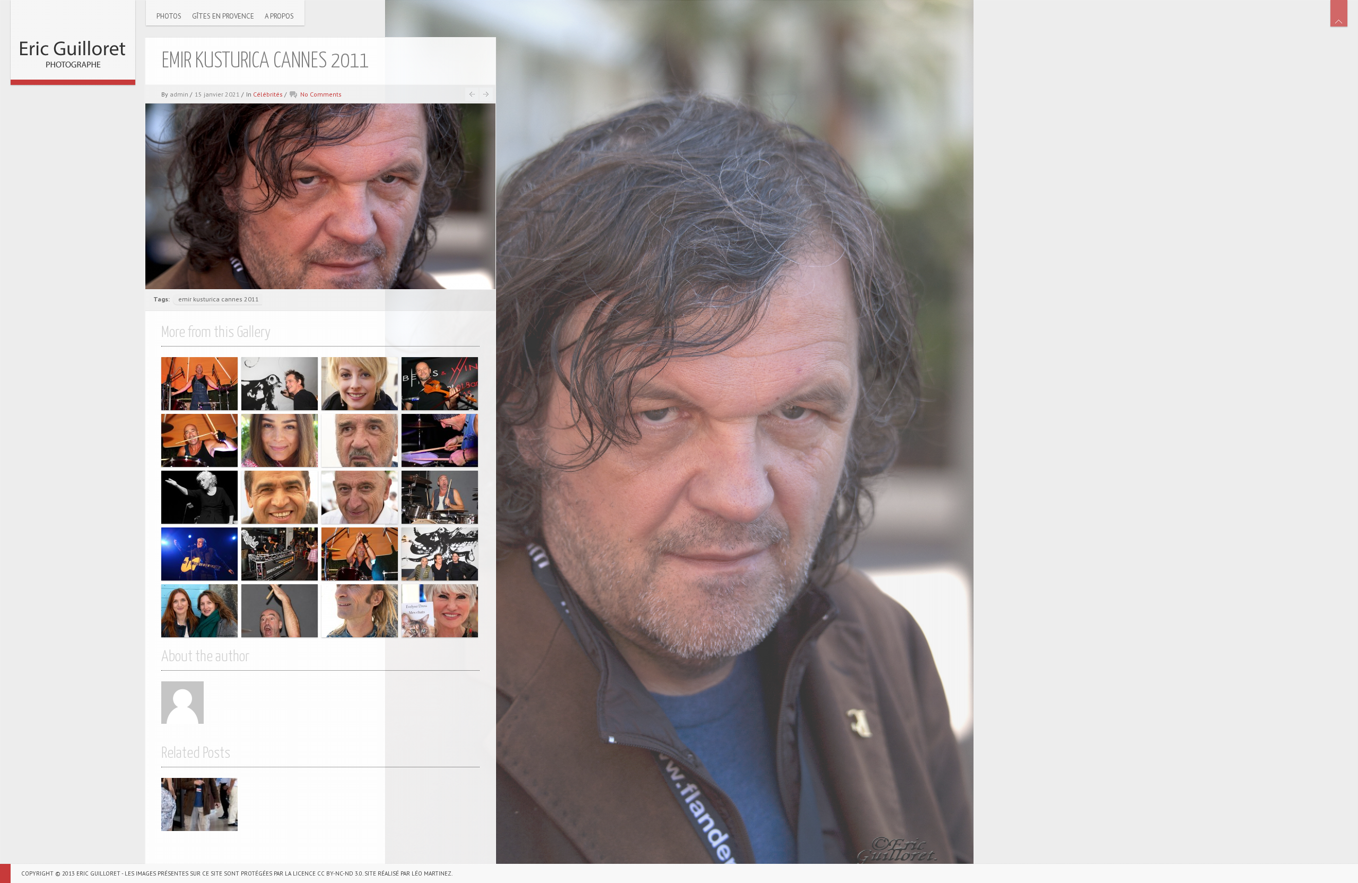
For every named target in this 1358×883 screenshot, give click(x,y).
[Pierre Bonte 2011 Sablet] (359, 497)
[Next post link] (486, 94)
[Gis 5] (440, 554)
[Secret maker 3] (440, 383)
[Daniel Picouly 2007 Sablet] (279, 497)
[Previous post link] (471, 94)
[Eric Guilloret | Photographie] (73, 40)
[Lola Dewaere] (279, 440)
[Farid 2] (279, 610)
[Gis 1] (279, 383)
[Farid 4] (440, 497)
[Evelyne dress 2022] (440, 610)
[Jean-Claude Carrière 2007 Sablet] (359, 440)
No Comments (321, 94)
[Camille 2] (199, 497)
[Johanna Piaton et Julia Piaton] (199, 610)
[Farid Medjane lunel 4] (440, 440)
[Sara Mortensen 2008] (359, 383)
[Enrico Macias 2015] (199, 554)
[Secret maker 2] (279, 554)
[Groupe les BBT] (199, 383)
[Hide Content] (1338, 13)
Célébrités (268, 94)
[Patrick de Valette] (359, 610)
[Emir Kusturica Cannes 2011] (199, 804)
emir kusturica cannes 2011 (218, 299)
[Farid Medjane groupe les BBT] (199, 440)
